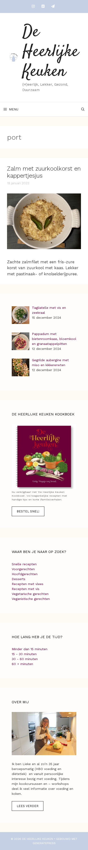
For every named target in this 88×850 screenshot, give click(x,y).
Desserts (18, 579)
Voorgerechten (23, 569)
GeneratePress (44, 843)
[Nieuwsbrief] (53, 6)
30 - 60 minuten (25, 659)
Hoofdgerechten (25, 574)
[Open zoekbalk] (83, 109)
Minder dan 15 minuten (29, 649)
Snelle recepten (24, 564)
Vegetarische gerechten (30, 594)
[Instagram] (33, 6)
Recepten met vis (25, 589)
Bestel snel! (28, 511)
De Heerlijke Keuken (50, 52)
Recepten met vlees (27, 584)
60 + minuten (22, 664)
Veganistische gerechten (31, 599)
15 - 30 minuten (24, 654)
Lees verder (27, 806)
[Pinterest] (43, 6)
